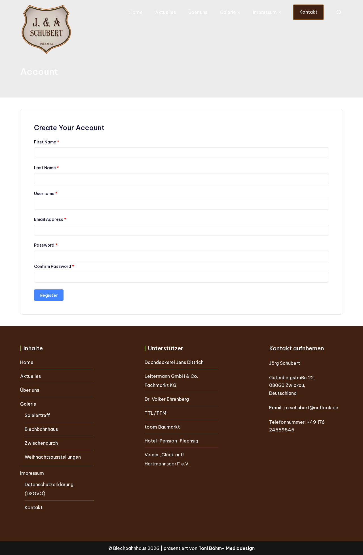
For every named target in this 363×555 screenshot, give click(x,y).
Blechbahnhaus (41, 429)
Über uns (197, 12)
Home (136, 12)
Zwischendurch (41, 443)
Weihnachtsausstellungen (53, 457)
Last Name (46, 167)
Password (46, 245)
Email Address (50, 219)
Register (49, 295)
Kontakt (308, 12)
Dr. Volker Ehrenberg (167, 399)
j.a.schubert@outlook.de (311, 407)
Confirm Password (54, 266)
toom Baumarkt (162, 427)
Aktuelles (165, 12)
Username (46, 193)
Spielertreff (37, 415)
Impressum (265, 12)
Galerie (228, 12)
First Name (46, 142)
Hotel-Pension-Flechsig (171, 441)
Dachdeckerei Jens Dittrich (174, 362)
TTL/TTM (155, 413)
